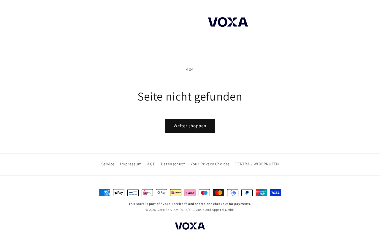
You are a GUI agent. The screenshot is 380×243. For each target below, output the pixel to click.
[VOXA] (190, 227)
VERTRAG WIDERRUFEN (257, 164)
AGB (151, 164)
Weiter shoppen (190, 125)
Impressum (131, 164)
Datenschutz (173, 164)
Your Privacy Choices (210, 164)
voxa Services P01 (171, 210)
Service (108, 164)
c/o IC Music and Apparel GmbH (210, 210)
